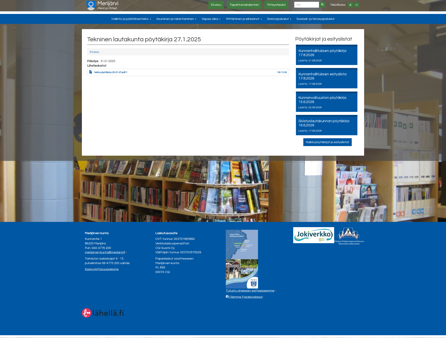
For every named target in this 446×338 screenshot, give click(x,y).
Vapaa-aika (210, 19)
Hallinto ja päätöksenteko (130, 19)
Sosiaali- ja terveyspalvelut (315, 19)
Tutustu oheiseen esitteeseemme (250, 290)
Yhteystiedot (276, 4)
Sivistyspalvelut (278, 19)
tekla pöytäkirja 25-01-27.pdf (109, 72)
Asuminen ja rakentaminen (175, 19)
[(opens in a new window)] (313, 235)
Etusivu (216, 4)
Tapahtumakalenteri (244, 4)
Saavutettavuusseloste (102, 269)
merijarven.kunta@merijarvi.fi (105, 252)
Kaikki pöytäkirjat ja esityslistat (327, 142)
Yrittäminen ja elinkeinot (243, 19)
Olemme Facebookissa (245, 297)
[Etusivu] (91, 5)
